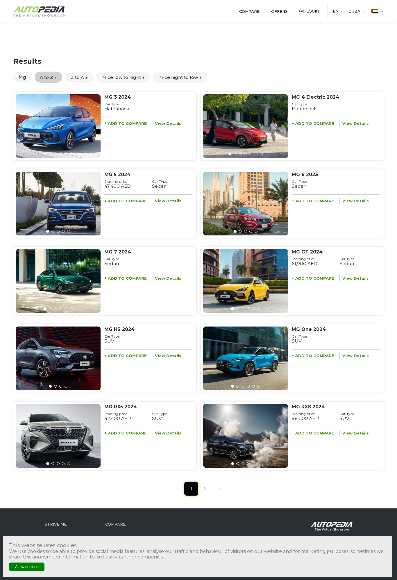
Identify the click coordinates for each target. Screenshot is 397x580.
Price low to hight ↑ (123, 77)
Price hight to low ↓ (180, 77)
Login (312, 11)
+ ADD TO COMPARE (125, 123)
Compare (249, 11)
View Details (168, 123)
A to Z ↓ (48, 77)
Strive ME (55, 524)
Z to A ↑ (79, 77)
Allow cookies (26, 567)
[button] (45, 153)
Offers (279, 11)
